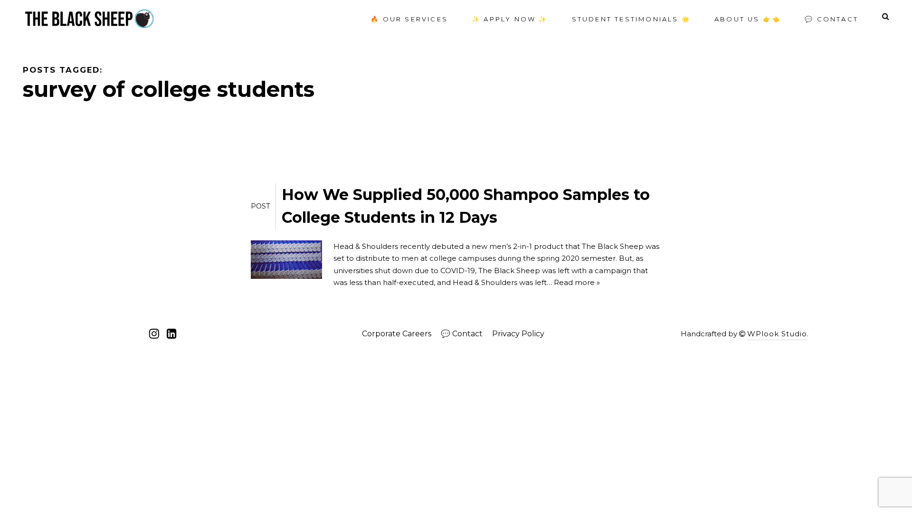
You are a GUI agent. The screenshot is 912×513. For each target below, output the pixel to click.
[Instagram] (155, 334)
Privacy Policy (518, 333)
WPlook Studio (777, 333)
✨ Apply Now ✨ (510, 19)
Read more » (577, 282)
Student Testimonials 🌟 (631, 19)
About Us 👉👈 (747, 19)
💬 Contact (831, 19)
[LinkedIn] (172, 334)
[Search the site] (885, 16)
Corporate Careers (396, 333)
